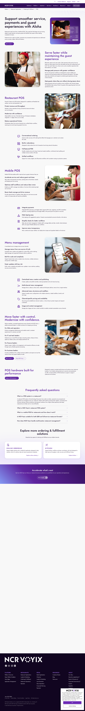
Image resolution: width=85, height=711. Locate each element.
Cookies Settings (13, 698)
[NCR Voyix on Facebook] (6, 666)
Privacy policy (74, 700)
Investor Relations (62, 1)
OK (72, 702)
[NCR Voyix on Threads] (9, 666)
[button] (74, 1)
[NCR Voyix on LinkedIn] (15, 666)
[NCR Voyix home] (9, 5)
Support (69, 1)
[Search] (54, 1)
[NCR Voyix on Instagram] (12, 666)
